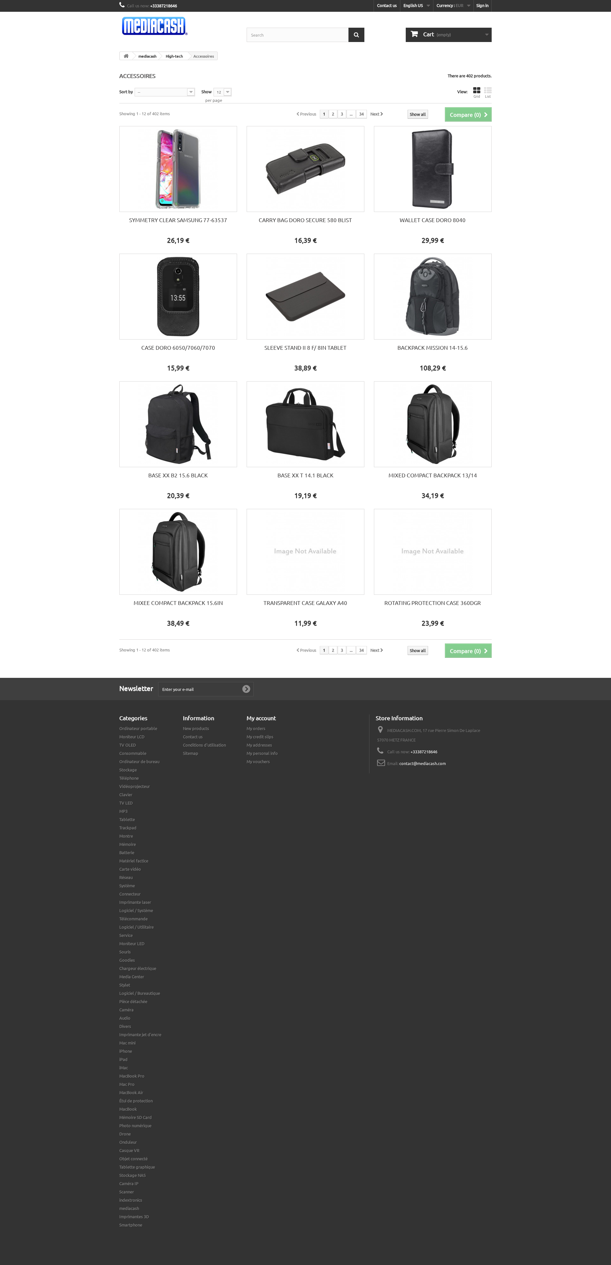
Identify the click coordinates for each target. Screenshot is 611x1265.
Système (127, 885)
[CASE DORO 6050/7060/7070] (178, 296)
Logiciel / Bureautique (139, 993)
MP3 (123, 811)
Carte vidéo (130, 869)
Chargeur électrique (137, 968)
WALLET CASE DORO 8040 (433, 219)
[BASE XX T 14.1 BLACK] (305, 424)
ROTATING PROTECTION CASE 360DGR (432, 602)
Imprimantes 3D (134, 1216)
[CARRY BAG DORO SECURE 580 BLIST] (305, 169)
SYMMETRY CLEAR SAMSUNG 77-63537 (178, 219)
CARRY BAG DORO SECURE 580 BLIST (305, 219)
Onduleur (128, 1142)
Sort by (126, 91)
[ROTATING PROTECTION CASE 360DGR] (432, 552)
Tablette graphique (137, 1167)
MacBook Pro (131, 1076)
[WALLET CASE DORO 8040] (432, 169)
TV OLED (127, 745)
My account (261, 717)
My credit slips (260, 736)
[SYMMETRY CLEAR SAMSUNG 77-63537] (178, 169)
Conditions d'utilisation (204, 745)
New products (196, 728)
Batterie (126, 852)
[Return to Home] (126, 56)
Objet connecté (133, 1158)
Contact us (387, 5)
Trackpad (128, 827)
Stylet (124, 984)
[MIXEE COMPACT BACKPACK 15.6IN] (178, 552)
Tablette (127, 819)
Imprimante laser (135, 902)
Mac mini (127, 1042)
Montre (126, 836)
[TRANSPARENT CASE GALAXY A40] (305, 552)
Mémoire (127, 844)
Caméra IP (128, 1183)
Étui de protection (136, 1100)
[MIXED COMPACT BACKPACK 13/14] (432, 424)
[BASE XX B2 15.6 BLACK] (178, 424)
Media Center (131, 976)
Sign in (482, 5)
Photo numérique (135, 1125)
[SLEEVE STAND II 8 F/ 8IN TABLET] (305, 296)
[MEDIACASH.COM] (178, 26)
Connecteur (130, 893)
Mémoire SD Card (135, 1117)
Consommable (132, 753)
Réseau (126, 877)
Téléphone (129, 778)
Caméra (126, 1009)
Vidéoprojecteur (134, 786)
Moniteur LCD (131, 736)
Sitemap (190, 753)
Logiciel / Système (136, 910)
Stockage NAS (132, 1175)
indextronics (130, 1200)
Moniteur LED (131, 943)
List (488, 96)
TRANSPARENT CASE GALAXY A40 (305, 602)
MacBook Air (131, 1092)
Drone (125, 1133)
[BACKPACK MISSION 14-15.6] (432, 296)
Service (126, 935)
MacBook (128, 1109)
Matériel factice (133, 860)
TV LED (126, 802)
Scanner (126, 1191)
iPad (123, 1059)
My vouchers (258, 761)
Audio (124, 1018)
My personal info (262, 753)
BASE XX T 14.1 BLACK (305, 475)
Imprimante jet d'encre (140, 1034)
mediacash (129, 1208)
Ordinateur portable (138, 728)
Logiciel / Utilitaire (136, 927)
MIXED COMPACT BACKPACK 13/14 (433, 475)
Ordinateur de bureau (139, 761)
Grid (477, 96)
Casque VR (129, 1150)
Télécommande (133, 918)
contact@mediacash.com (422, 763)
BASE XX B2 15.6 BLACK (178, 475)
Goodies (127, 960)
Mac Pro (127, 1084)
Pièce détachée (133, 1001)
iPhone (125, 1051)
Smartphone (130, 1224)
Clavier (125, 794)
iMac (123, 1067)
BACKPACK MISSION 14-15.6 (432, 347)
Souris (125, 951)
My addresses (259, 745)
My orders (256, 728)
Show (206, 91)
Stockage (128, 769)
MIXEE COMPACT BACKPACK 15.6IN (178, 602)
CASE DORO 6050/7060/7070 (178, 347)
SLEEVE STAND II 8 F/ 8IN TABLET (305, 347)
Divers (125, 1026)
